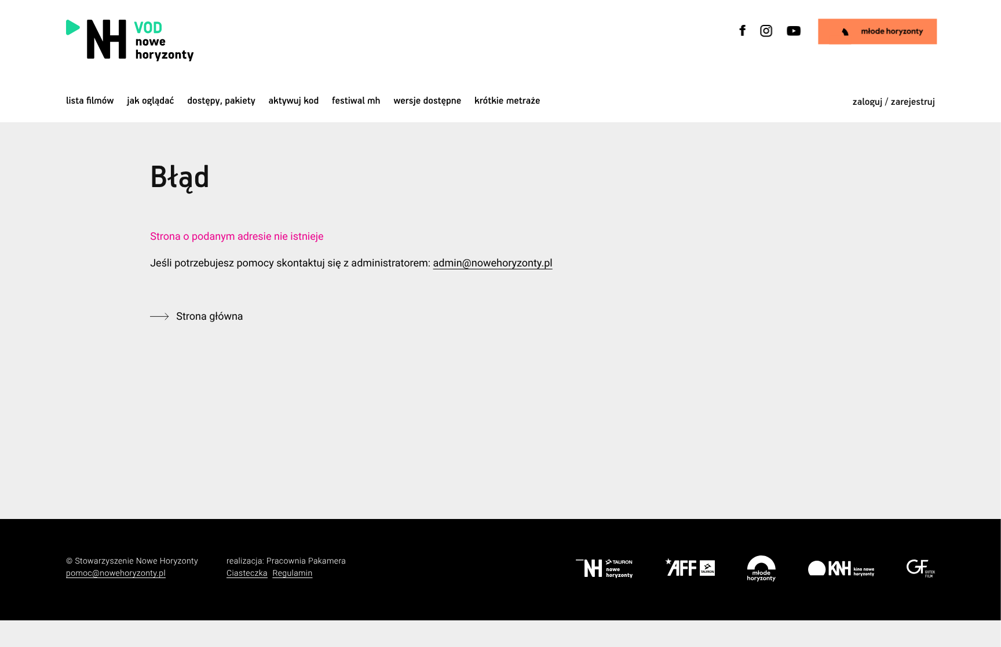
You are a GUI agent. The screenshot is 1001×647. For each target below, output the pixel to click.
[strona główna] (203, 40)
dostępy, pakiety (221, 101)
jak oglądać (150, 101)
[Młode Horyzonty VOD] (878, 31)
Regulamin (292, 573)
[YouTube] (793, 38)
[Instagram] (766, 38)
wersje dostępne (427, 101)
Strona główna (209, 316)
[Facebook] (743, 38)
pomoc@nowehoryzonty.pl (116, 573)
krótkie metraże (507, 101)
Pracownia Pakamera (306, 561)
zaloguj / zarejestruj (894, 102)
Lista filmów (90, 101)
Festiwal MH (356, 101)
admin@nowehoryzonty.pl (493, 263)
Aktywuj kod (294, 101)
